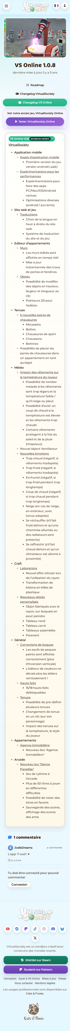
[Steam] (17, 929)
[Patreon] (26, 929)
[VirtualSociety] (35, 7)
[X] (35, 938)
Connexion (19, 884)
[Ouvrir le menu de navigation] (6, 6)
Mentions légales (45, 983)
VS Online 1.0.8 (29, 138)
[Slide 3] (35, 53)
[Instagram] (44, 929)
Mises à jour (49, 978)
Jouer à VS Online (29, 978)
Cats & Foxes (34, 993)
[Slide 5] (48, 53)
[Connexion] (64, 5)
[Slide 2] (28, 53)
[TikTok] (35, 929)
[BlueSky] (62, 929)
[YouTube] (8, 929)
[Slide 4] (41, 53)
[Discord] (53, 929)
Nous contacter (24, 983)
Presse (62, 978)
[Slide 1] (22, 53)
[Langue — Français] (56, 5)
